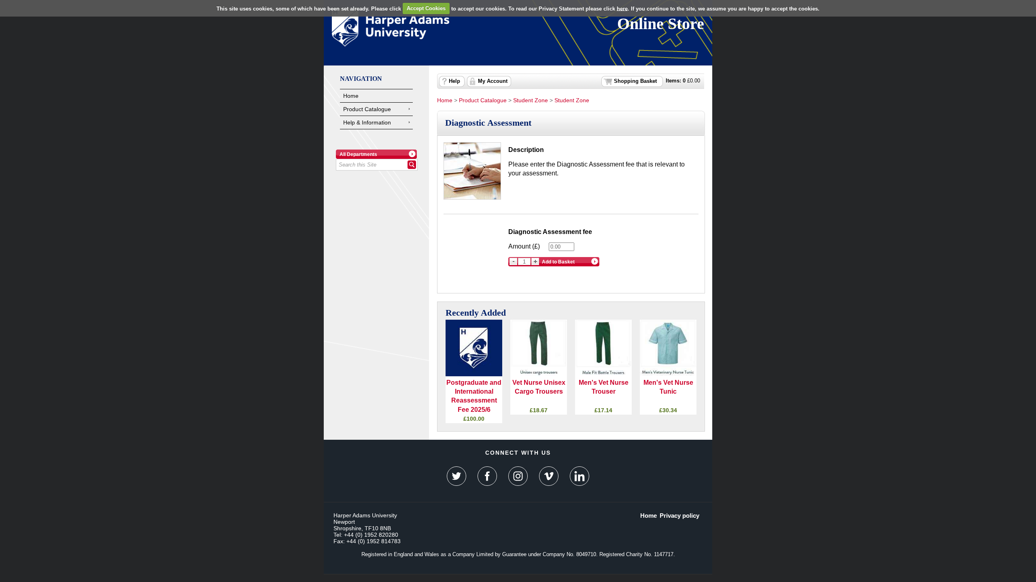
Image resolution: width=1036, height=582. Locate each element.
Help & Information (367, 122)
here (622, 8)
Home (351, 96)
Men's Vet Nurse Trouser (603, 387)
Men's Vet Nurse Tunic (668, 387)
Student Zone (530, 100)
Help (454, 81)
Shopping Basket (635, 81)
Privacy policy (679, 515)
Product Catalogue (367, 109)
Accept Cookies (426, 8)
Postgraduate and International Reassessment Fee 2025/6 (473, 396)
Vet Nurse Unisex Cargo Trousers (538, 387)
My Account (492, 81)
